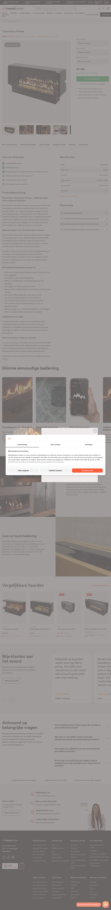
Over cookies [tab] (55, 444)
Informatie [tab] (88, 444)
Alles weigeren (23, 470)
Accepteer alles (87, 470)
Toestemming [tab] (22, 444)
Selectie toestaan (55, 470)
